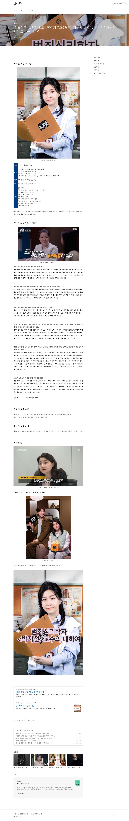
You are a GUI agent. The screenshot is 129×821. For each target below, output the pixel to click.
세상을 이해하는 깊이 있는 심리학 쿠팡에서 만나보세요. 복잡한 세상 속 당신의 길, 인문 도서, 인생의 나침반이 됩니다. (47, 695)
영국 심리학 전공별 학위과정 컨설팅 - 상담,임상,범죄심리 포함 (35, 708)
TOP (113, 814)
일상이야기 (97, 67)
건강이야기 (97, 70)
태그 (22, 10)
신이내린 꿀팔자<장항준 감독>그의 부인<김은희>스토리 (31, 743)
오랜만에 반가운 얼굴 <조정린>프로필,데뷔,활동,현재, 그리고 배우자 (34, 736)
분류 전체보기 (98, 57)
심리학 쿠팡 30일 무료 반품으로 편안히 (29, 692)
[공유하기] (20, 720)
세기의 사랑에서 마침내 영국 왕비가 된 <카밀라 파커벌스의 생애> (33, 738)
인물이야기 (19, 730)
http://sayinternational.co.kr (24, 703)
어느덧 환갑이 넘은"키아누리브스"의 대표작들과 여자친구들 (32, 733)
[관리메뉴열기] (125, 3)
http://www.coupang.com (23, 689)
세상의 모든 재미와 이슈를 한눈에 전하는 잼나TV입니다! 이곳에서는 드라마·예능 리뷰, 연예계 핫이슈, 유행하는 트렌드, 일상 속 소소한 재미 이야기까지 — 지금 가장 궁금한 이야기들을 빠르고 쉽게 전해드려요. (46, 789)
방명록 (31, 10)
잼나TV (18, 3)
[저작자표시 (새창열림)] (33, 720)
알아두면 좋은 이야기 (100, 73)
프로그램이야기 (98, 64)
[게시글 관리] (22, 720)
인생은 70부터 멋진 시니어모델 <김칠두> (26, 741)
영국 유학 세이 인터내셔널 (25, 706)
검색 (109, 3)
